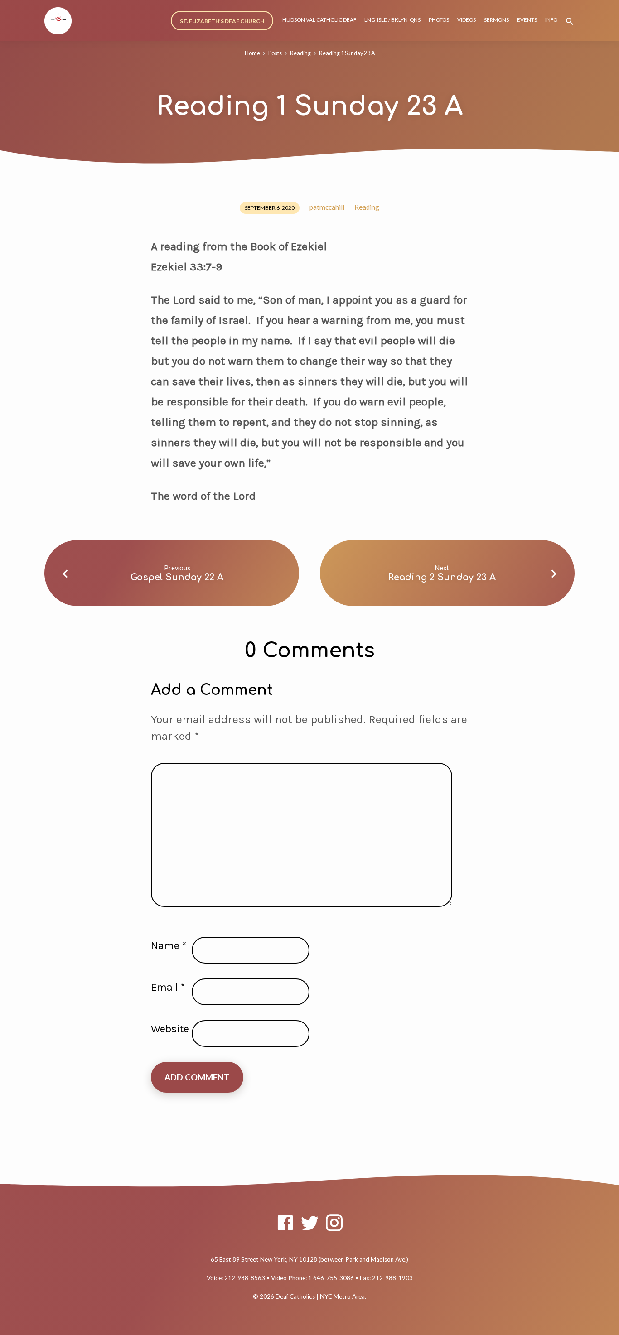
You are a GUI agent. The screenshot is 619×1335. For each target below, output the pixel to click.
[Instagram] (334, 1222)
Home (252, 53)
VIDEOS (466, 19)
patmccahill (327, 207)
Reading (300, 53)
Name (168, 945)
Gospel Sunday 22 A (177, 577)
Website (170, 1028)
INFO (551, 19)
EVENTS (527, 19)
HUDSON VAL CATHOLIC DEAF (319, 19)
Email (168, 987)
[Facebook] (285, 1222)
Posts (275, 53)
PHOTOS (439, 19)
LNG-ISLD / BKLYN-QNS (392, 19)
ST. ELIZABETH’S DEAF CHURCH (222, 21)
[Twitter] (310, 1222)
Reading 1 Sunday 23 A (347, 53)
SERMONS (496, 19)
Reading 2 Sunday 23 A (442, 577)
